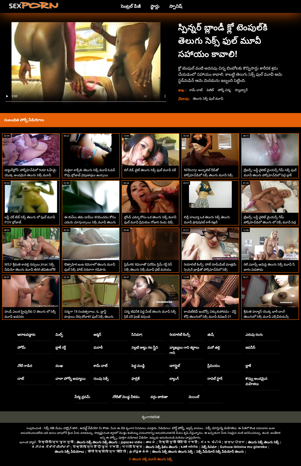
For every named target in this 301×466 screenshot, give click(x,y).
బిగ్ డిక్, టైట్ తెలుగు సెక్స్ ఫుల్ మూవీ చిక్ (150, 170)
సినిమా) (136, 334)
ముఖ (59, 365)
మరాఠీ (98, 347)
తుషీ (210, 334)
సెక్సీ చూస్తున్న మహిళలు (221, 428)
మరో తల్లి (213, 347)
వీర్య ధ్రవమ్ (82, 396)
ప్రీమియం (213, 365)
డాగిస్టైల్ (175, 365)
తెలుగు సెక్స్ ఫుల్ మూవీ (208, 98)
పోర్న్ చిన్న (224, 90)
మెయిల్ (194, 396)
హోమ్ (21, 347)
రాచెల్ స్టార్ (214, 378)
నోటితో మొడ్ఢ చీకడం (126, 396)
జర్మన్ (97, 334)
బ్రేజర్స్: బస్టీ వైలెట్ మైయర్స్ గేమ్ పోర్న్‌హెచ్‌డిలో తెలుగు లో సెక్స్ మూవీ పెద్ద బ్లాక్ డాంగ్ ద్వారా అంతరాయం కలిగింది (270, 222)
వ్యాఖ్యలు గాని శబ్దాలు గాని (184, 350)
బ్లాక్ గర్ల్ (60, 347)
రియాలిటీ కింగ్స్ (180, 334)
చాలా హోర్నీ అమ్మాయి (70, 378)
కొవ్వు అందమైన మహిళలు (256, 381)
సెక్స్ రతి (49, 428)
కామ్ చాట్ (196, 90)
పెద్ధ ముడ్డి (138, 365)
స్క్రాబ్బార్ (241, 90)
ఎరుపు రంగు (254, 334)
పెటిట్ (210, 90)
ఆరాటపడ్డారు (26, 334)
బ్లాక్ (248, 365)
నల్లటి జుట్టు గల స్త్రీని (144, 347)
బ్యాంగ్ (174, 378)
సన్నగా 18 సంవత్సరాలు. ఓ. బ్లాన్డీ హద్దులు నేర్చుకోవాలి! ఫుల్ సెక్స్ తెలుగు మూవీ (88, 316)
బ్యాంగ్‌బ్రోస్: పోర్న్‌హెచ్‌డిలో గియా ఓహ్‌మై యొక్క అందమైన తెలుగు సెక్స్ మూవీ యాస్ (30, 175)
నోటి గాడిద (24, 365)
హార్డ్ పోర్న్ (178, 428)
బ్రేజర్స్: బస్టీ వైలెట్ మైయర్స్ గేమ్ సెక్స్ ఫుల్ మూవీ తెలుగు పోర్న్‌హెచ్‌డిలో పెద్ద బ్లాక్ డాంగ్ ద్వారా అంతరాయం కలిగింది (270, 175)
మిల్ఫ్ (59, 334)
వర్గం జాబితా (159, 396)
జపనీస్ (250, 347)
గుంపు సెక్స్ (101, 378)
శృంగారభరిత (151, 416)
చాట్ (20, 378)
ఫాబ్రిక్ (135, 378)
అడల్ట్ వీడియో (89, 428)
